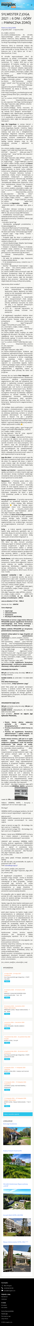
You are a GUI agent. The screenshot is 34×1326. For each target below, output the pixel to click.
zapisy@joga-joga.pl (11, 865)
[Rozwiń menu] (32, 5)
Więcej (7, 981)
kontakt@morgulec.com (9, 1290)
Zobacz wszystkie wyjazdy (11, 1114)
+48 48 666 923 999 (8, 1288)
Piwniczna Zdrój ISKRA (8, 28)
